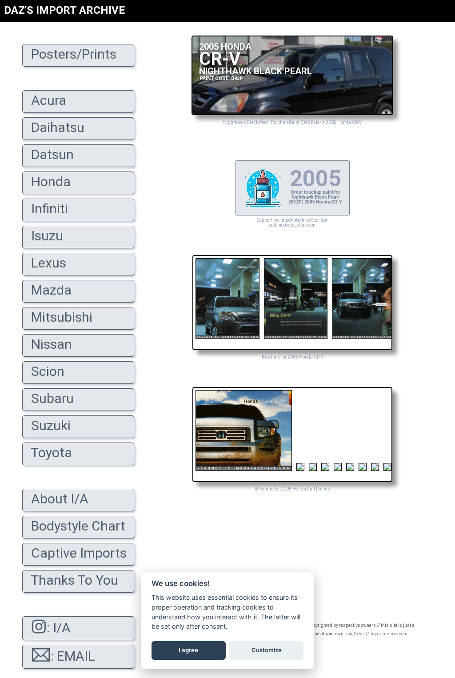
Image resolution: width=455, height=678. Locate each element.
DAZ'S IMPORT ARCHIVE (64, 10)
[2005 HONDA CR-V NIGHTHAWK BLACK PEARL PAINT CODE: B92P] (292, 112)
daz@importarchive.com (382, 633)
